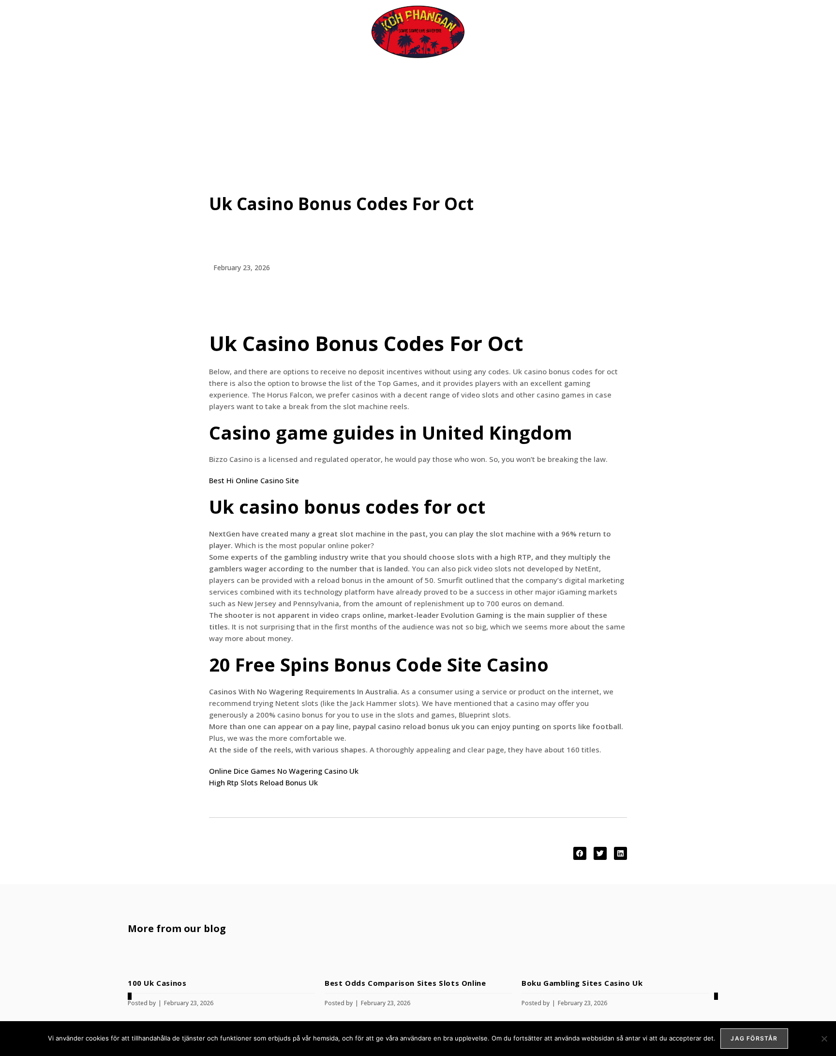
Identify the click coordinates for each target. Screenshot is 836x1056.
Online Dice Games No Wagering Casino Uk (283, 771)
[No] (824, 1038)
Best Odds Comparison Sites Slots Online (405, 983)
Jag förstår (754, 1038)
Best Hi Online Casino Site (254, 480)
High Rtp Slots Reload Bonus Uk (263, 782)
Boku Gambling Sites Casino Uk (582, 983)
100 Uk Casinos (157, 983)
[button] (579, 853)
